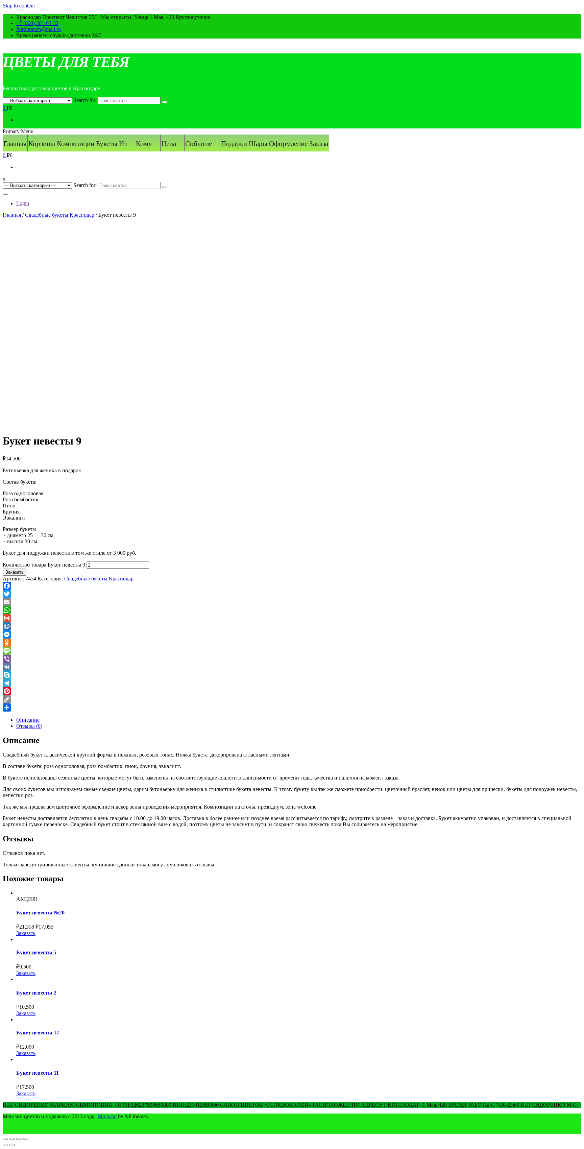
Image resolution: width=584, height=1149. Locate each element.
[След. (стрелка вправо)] (12, 1145)
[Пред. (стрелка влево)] (5, 1145)
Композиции (75, 144)
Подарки (234, 144)
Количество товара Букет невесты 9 (44, 565)
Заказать (14, 572)
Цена (168, 144)
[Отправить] (292, 707)
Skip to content (19, 5)
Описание (28, 720)
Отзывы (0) (29, 726)
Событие (198, 144)
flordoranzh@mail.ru (38, 29)
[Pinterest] (292, 691)
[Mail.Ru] (292, 626)
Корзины (41, 144)
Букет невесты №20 (40, 912)
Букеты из (111, 144)
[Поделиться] (12, 1139)
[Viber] (292, 659)
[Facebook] (292, 586)
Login (22, 203)
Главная (15, 144)
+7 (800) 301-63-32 (37, 23)
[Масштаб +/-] (25, 1139)
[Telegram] (292, 683)
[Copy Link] (292, 699)
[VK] (292, 667)
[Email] (292, 602)
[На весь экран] (19, 1139)
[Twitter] (292, 594)
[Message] (292, 651)
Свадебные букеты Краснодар (59, 215)
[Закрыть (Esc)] (5, 1139)
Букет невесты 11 (37, 1073)
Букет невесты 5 (36, 952)
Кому (144, 144)
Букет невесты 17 (37, 1032)
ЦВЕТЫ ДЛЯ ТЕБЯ (66, 62)
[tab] (298, 720)
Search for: (85, 100)
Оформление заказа (298, 144)
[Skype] (292, 675)
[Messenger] (292, 634)
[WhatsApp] (292, 610)
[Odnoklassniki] (292, 643)
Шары (258, 144)
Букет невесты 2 (36, 993)
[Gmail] (292, 618)
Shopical (107, 1116)
